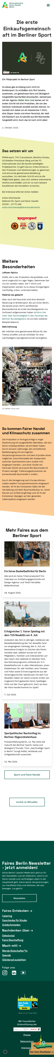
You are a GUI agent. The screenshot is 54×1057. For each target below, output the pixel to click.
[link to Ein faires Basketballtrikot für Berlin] (27, 553)
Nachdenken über (16, 930)
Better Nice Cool (26, 100)
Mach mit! (10, 945)
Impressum (27, 1047)
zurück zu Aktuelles (26, 801)
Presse (27, 1034)
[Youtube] (23, 972)
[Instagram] (4, 972)
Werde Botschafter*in (15, 950)
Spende (6, 955)
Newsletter (19, 898)
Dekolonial (8, 935)
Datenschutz (27, 1041)
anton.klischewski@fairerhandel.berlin (21, 207)
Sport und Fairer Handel (27, 774)
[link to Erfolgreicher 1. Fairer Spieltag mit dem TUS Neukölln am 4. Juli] (27, 614)
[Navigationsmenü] (48, 5)
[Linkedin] (14, 972)
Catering (7, 916)
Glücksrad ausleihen (14, 959)
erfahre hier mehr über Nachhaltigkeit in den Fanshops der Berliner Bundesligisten (25, 315)
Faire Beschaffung (12, 940)
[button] (5, 1052)
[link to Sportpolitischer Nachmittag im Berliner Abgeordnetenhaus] (27, 716)
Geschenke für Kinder (14, 920)
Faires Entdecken (15, 910)
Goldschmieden (11, 924)
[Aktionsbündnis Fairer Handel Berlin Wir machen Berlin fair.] (14, 5)
